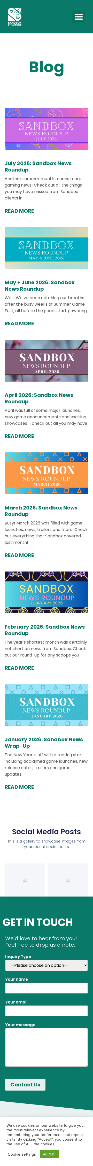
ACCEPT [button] (49, 1154)
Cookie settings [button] (22, 1154)
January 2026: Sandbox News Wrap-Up (44, 743)
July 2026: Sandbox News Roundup (38, 166)
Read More (19, 211)
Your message (20, 1025)
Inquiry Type (18, 956)
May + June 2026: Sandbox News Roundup (40, 285)
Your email (16, 1002)
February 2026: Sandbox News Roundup (45, 630)
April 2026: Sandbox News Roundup (39, 398)
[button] (78, 16)
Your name (16, 979)
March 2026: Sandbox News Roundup (41, 511)
